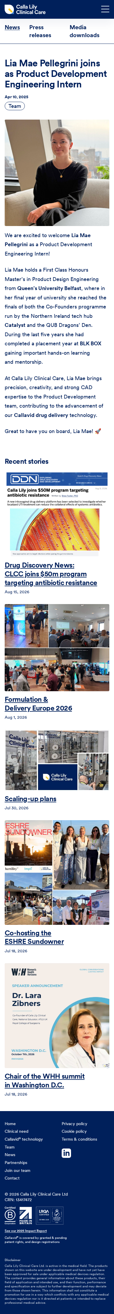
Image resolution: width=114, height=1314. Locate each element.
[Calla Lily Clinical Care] (26, 9)
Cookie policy (74, 1131)
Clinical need (16, 1131)
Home (10, 1123)
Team (14, 106)
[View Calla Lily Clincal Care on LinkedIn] (85, 1153)
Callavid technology (24, 1139)
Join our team (17, 1170)
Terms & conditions (79, 1139)
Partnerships (16, 1162)
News (12, 27)
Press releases (40, 31)
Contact (12, 1178)
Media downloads (84, 31)
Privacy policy (74, 1123)
